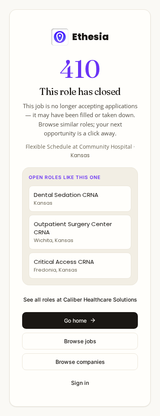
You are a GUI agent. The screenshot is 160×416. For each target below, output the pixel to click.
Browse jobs (80, 341)
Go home (75, 320)
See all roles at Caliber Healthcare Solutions (80, 299)
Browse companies (80, 361)
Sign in (80, 382)
